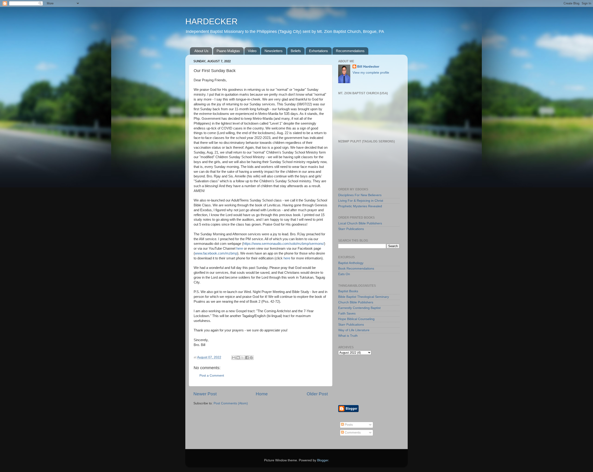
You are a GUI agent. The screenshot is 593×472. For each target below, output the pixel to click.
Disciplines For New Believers (360, 195)
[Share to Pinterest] (251, 357)
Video (252, 51)
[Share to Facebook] (247, 357)
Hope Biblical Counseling (356, 319)
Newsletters (274, 51)
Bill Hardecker (368, 66)
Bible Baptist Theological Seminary (363, 297)
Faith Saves (347, 313)
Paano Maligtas (228, 51)
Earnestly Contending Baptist (359, 308)
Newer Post (205, 393)
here (239, 248)
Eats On (344, 274)
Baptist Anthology (350, 263)
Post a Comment (211, 375)
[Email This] (233, 357)
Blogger (322, 460)
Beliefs (296, 51)
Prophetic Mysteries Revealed (360, 206)
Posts (348, 424)
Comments (352, 432)
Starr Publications (351, 229)
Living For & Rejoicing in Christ (360, 200)
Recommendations (350, 51)
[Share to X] (242, 357)
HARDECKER (211, 21)
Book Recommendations (356, 268)
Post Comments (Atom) (231, 403)
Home (262, 393)
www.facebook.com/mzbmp (216, 253)
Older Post (317, 393)
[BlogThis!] (238, 357)
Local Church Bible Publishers (360, 223)
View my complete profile (371, 72)
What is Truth (348, 335)
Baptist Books (348, 291)
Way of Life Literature (353, 330)
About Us (201, 51)
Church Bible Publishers (355, 302)
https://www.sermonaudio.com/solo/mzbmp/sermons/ (283, 243)
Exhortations (318, 51)
